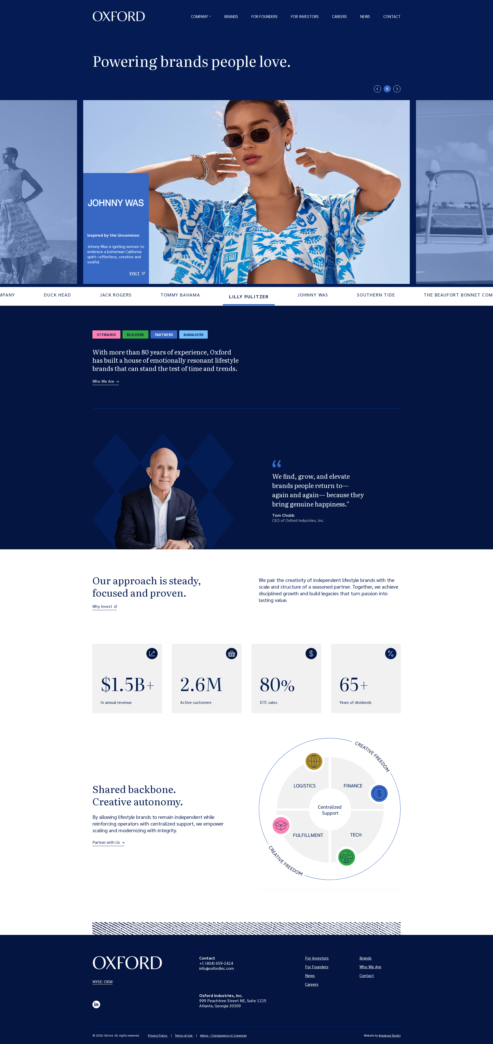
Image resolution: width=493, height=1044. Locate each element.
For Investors (305, 16)
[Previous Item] (377, 88)
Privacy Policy (158, 1035)
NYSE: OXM (103, 981)
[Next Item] (397, 88)
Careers (339, 16)
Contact (392, 16)
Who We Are (103, 381)
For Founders (264, 16)
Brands (231, 16)
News (365, 16)
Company (199, 16)
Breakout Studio (390, 1035)
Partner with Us (106, 842)
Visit (137, 273)
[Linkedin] (96, 1004)
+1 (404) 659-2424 (216, 963)
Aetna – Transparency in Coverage (223, 1035)
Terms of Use (184, 1035)
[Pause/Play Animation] (387, 88)
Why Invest (104, 606)
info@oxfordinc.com (216, 968)
